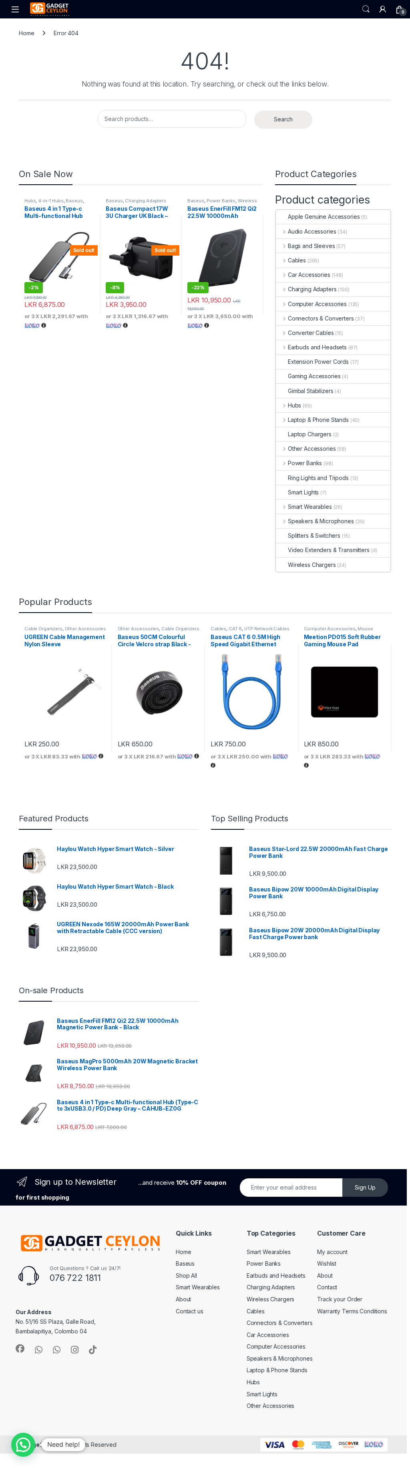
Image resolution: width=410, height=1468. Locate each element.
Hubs (30, 201)
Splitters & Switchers (314, 535)
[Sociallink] (20, 1348)
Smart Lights (303, 492)
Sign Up (365, 1187)
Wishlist (326, 1263)
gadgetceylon (41, 1444)
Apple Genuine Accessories (324, 216)
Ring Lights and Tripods (318, 477)
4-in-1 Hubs (50, 201)
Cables (297, 260)
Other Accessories (312, 448)
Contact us (189, 1311)
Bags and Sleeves (311, 245)
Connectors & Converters (321, 318)
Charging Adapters (145, 201)
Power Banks (221, 201)
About (183, 1299)
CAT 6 (235, 628)
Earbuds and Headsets (317, 347)
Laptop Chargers (310, 434)
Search (366, 9)
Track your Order (339, 1299)
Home (26, 33)
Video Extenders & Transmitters (329, 549)
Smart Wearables (310, 506)
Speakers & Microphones (321, 521)
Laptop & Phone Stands (318, 419)
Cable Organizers (43, 628)
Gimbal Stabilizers (310, 390)
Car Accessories (309, 274)
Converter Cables (311, 332)
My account (332, 1251)
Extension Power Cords (318, 361)
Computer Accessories (317, 303)
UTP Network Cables (266, 628)
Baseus (74, 201)
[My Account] (382, 9)
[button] (23, 1445)
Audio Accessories (312, 231)
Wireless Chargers (312, 564)
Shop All (186, 1275)
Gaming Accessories (314, 376)
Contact (327, 1287)
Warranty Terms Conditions (352, 1311)
